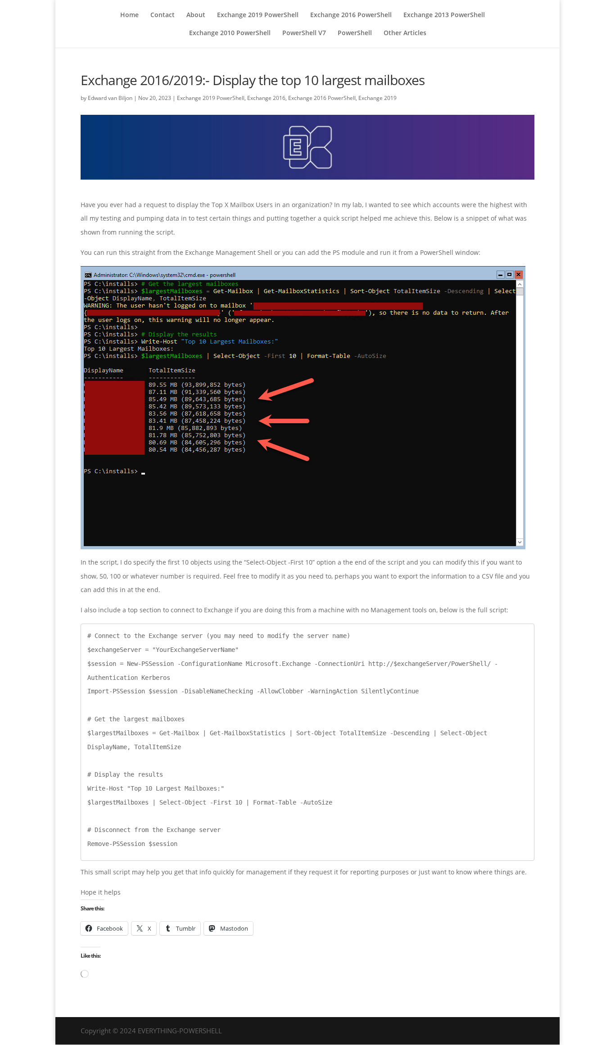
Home (129, 15)
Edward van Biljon (110, 98)
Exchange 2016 (266, 98)
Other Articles (405, 33)
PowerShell (355, 33)
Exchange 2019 (377, 98)
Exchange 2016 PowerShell (351, 15)
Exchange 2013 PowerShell (444, 15)
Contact (162, 15)
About (195, 15)
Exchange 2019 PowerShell (257, 15)
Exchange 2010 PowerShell (230, 33)
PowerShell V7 (304, 33)
